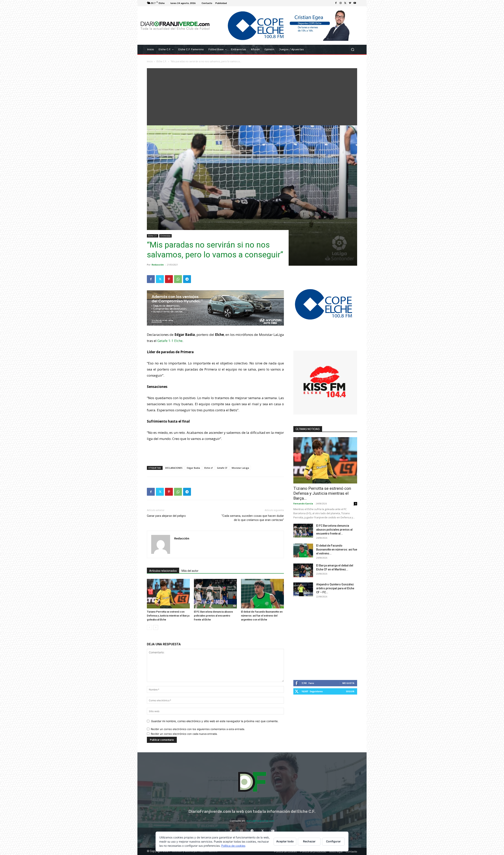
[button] (352, 49)
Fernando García (303, 503)
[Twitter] (345, 3)
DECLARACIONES (174, 467)
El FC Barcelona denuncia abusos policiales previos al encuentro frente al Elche (213, 615)
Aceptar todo (285, 841)
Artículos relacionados (163, 570)
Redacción (158, 264)
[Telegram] (187, 279)
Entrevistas (165, 235)
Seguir (350, 691)
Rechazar (309, 841)
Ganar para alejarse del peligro (166, 516)
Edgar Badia (193, 467)
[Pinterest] (169, 279)
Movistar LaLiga (240, 467)
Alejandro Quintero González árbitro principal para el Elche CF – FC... (335, 588)
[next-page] (155, 627)
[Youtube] (354, 3)
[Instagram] (340, 3)
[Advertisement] (252, 95)
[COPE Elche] (285, 25)
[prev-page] (149, 627)
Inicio (150, 61)
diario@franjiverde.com (260, 820)
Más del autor (190, 570)
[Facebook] (336, 3)
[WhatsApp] (178, 279)
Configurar (333, 841)
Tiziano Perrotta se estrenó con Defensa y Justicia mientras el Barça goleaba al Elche (168, 615)
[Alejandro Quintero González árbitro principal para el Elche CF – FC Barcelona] (303, 589)
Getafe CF (222, 467)
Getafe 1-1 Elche (170, 340)
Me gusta (348, 683)
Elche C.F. (162, 61)
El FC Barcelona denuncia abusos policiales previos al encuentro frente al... (334, 529)
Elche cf (208, 467)
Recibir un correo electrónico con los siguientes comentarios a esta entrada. (198, 729)
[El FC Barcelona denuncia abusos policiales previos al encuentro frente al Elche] (215, 593)
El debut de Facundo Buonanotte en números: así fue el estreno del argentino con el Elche (262, 615)
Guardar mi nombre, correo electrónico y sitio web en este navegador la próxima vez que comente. (214, 721)
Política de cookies (233, 845)
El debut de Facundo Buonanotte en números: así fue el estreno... (336, 549)
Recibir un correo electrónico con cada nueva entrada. (184, 733)
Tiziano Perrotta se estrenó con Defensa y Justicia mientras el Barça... (322, 493)
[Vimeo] (350, 3)
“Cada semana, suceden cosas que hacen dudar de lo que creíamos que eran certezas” (252, 518)
